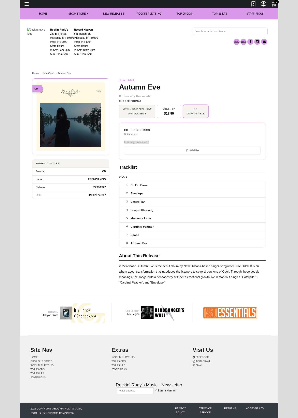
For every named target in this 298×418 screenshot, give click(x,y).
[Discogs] (243, 41)
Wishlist (194, 150)
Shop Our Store (41, 361)
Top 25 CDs (184, 13)
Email (199, 365)
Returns (230, 408)
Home (35, 73)
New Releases (113, 13)
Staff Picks (255, 13)
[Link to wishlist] (253, 4)
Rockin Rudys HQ (149, 13)
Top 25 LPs (219, 13)
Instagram (202, 361)
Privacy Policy (180, 410)
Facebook (202, 357)
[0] (274, 5)
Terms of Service (205, 410)
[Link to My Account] (264, 4)
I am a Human (167, 390)
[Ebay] (236, 41)
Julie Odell (48, 73)
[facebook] (250, 41)
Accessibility (255, 408)
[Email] (264, 41)
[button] (78, 13)
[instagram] (257, 41)
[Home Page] (37, 31)
